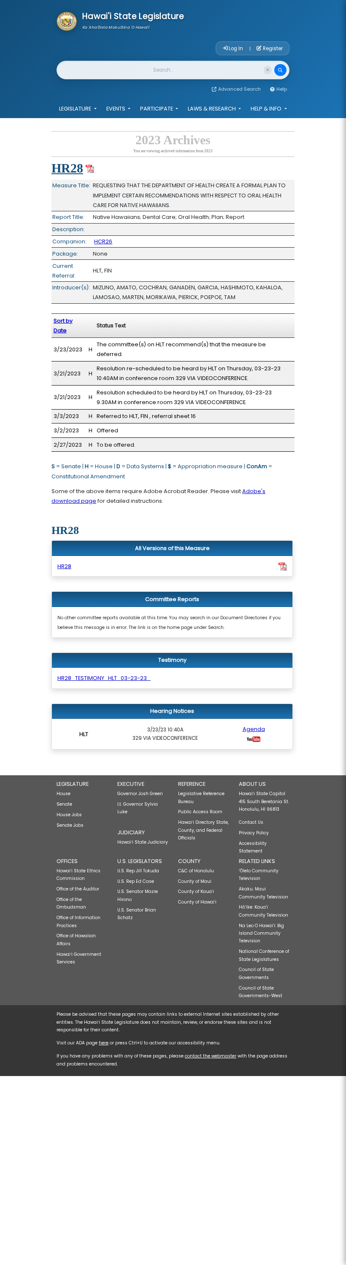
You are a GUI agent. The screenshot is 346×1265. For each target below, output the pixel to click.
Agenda (254, 729)
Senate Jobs (70, 825)
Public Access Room (200, 812)
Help (281, 89)
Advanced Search (239, 89)
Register (272, 48)
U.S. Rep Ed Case (135, 881)
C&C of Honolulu (196, 871)
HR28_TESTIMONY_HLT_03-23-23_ (104, 678)
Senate (64, 804)
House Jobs (69, 815)
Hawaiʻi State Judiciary (142, 842)
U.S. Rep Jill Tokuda (138, 871)
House (63, 793)
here (103, 1043)
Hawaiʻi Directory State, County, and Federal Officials (203, 830)
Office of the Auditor (78, 889)
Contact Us (251, 822)
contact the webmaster (210, 1056)
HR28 (67, 168)
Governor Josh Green (140, 793)
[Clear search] (268, 70)
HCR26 (103, 241)
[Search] (280, 70)
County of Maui (194, 881)
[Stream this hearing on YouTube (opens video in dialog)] (253, 738)
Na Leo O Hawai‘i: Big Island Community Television (261, 933)
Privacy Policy (254, 833)
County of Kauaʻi (196, 891)
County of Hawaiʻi (197, 902)
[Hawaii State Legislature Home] (67, 21)
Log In (235, 48)
